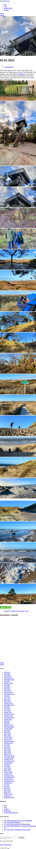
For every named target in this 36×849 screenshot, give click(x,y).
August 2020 (8, 728)
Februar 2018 (8, 772)
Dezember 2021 (9, 714)
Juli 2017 (7, 785)
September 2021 (9, 718)
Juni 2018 (7, 766)
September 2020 (9, 727)
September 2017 (9, 781)
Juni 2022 (7, 707)
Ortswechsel (20, 611)
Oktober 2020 (8, 725)
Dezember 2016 (9, 797)
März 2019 (7, 752)
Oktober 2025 (8, 678)
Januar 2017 (8, 795)
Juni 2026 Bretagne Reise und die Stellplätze (18, 820)
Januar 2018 (8, 774)
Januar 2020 (8, 739)
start (5, 4)
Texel (27, 611)
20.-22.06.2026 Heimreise (12, 822)
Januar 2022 (8, 712)
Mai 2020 (7, 732)
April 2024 (7, 690)
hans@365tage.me (6, 844)
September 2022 (9, 705)
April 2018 (7, 768)
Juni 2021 (7, 721)
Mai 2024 (7, 688)
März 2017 (7, 792)
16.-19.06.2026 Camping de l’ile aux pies (17, 829)
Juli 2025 (7, 681)
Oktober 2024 (8, 683)
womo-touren (8, 8)
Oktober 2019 (8, 743)
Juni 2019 (7, 747)
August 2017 (8, 783)
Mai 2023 (7, 699)
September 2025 (9, 679)
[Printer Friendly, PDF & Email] (5, 607)
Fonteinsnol (21, 74)
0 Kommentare (8, 67)
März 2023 (7, 701)
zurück (2, 15)
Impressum (7, 811)
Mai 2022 (7, 708)
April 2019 (7, 750)
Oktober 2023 (8, 692)
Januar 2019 (8, 754)
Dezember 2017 (9, 776)
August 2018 (8, 763)
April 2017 (7, 790)
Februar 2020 (8, 737)
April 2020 (7, 734)
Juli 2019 (7, 745)
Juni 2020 (7, 730)
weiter (2, 13)
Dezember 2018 (9, 756)
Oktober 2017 (8, 779)
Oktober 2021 (8, 716)
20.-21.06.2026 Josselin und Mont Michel (17, 824)
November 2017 (9, 777)
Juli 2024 (7, 685)
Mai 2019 (7, 748)
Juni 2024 (7, 687)
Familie (13, 611)
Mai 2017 (7, 788)
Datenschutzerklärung (11, 812)
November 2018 (9, 757)
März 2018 (7, 770)
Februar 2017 (8, 794)
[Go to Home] (5, 1)
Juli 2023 (7, 696)
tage (5, 6)
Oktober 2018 (8, 759)
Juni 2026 (7, 674)
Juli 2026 (7, 672)
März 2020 (7, 736)
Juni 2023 (7, 698)
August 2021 (8, 719)
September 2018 (9, 761)
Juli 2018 (7, 765)
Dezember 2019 (9, 741)
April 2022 (7, 710)
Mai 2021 (7, 723)
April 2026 (7, 676)
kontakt (6, 10)
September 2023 (9, 694)
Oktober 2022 (8, 703)
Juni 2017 (7, 786)
